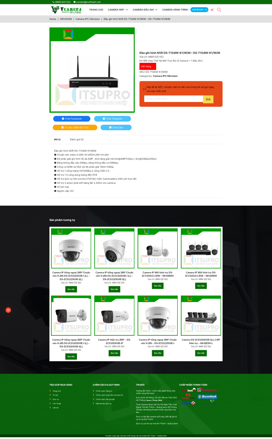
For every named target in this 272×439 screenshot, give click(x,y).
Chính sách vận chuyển (105, 399)
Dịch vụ (56, 399)
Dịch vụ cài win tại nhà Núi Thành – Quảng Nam (157, 423)
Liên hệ (55, 408)
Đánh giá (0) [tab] (76, 139)
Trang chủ (96, 9)
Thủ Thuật (57, 403)
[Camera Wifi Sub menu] (127, 10)
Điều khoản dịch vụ (103, 403)
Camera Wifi (116, 9)
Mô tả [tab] (57, 139)
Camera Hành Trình (175, 9)
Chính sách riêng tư (104, 391)
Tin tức (55, 395)
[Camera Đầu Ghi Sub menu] (156, 10)
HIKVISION (66, 18)
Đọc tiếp (71, 289)
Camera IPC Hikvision (88, 18)
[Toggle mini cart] (212, 9)
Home (52, 18)
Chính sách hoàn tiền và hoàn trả (109, 395)
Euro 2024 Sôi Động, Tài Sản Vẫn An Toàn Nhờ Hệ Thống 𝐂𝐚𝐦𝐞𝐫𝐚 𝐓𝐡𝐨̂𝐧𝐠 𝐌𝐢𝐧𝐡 (156, 398)
